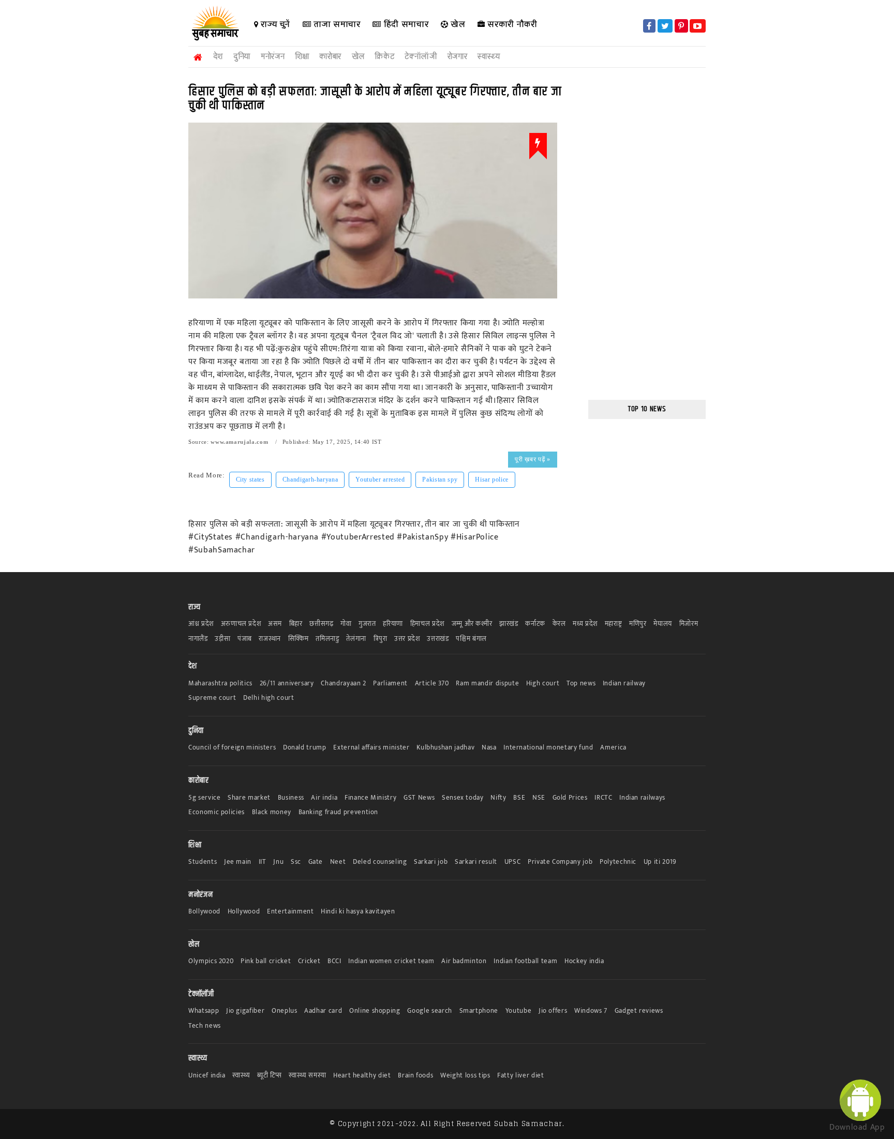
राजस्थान (270, 639)
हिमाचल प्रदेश (427, 624)
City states (250, 479)
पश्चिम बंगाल (471, 639)
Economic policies (216, 812)
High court (543, 683)
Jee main (237, 862)
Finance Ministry (370, 798)
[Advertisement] (44, 203)
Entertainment (290, 912)
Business (291, 798)
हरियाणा (393, 624)
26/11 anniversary (287, 683)
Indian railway (624, 683)
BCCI (334, 961)
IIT (262, 862)
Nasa (489, 748)
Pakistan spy (439, 479)
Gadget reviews (639, 1011)
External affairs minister (371, 748)
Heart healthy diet (362, 1076)
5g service (204, 798)
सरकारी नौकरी (511, 24)
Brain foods (415, 1076)
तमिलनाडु (327, 639)
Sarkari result (476, 862)
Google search (429, 1011)
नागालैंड (198, 639)
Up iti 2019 (660, 862)
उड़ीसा (222, 639)
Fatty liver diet (520, 1076)
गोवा (345, 624)
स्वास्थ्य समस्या (307, 1076)
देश (218, 57)
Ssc (296, 862)
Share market (249, 798)
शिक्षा (302, 57)
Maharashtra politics (220, 683)
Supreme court (212, 698)
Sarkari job (431, 862)
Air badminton (463, 961)
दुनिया (241, 57)
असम (275, 624)
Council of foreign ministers (232, 748)
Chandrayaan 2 (343, 683)
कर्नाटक (535, 624)
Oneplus (284, 1011)
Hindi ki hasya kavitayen (358, 912)
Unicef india (207, 1076)
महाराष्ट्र (613, 624)
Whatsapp (203, 1011)
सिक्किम (298, 639)
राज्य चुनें (274, 24)
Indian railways (642, 798)
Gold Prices (570, 798)
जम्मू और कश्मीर (472, 624)
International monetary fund (548, 748)
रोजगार (458, 57)
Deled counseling (380, 862)
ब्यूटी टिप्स (269, 1076)
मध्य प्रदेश (585, 624)
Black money (271, 812)
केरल (559, 624)
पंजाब (244, 639)
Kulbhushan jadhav (445, 748)
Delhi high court (268, 698)
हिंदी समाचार (404, 24)
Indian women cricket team (391, 961)
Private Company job (560, 862)
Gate (315, 862)
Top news (581, 683)
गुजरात (367, 624)
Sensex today (463, 798)
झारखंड (508, 624)
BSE (519, 798)
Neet (338, 862)
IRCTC (603, 798)
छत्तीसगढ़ (321, 624)
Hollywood (244, 912)
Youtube (518, 1011)
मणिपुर (638, 624)
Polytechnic (618, 862)
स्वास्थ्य (489, 57)
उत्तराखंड (438, 639)
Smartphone (479, 1011)
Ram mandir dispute (487, 683)
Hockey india (584, 961)
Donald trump (304, 748)
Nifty (498, 798)
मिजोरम (688, 624)
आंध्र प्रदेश (201, 624)
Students (202, 862)
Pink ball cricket (266, 961)
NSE (538, 798)
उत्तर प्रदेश (407, 639)
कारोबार (330, 57)
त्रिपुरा (381, 639)
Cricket (309, 961)
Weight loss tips (465, 1076)
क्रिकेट (384, 57)
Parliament (390, 683)
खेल (457, 24)
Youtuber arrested (380, 479)
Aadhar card (323, 1011)
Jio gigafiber (245, 1011)
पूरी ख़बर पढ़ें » (532, 459)
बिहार (296, 624)
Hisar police (492, 479)
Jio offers (553, 1011)
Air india (324, 798)
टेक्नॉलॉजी (421, 57)
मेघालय (662, 624)
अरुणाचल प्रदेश (241, 624)
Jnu (278, 862)
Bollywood (204, 912)
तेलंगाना (356, 639)
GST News (419, 798)
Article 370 (432, 683)
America (613, 748)
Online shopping (374, 1011)
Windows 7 (590, 1011)
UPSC (512, 862)
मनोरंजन (273, 57)
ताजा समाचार (335, 24)
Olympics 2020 (210, 961)
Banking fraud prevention (339, 812)
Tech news (204, 1026)
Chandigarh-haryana (310, 479)
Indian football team (525, 961)
